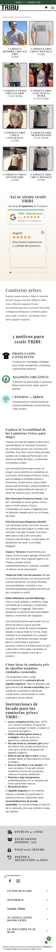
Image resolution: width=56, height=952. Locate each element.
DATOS (23, 949)
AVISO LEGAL (9, 947)
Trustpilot (42, 206)
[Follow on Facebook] (10, 881)
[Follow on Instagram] (18, 881)
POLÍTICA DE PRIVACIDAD (28, 947)
